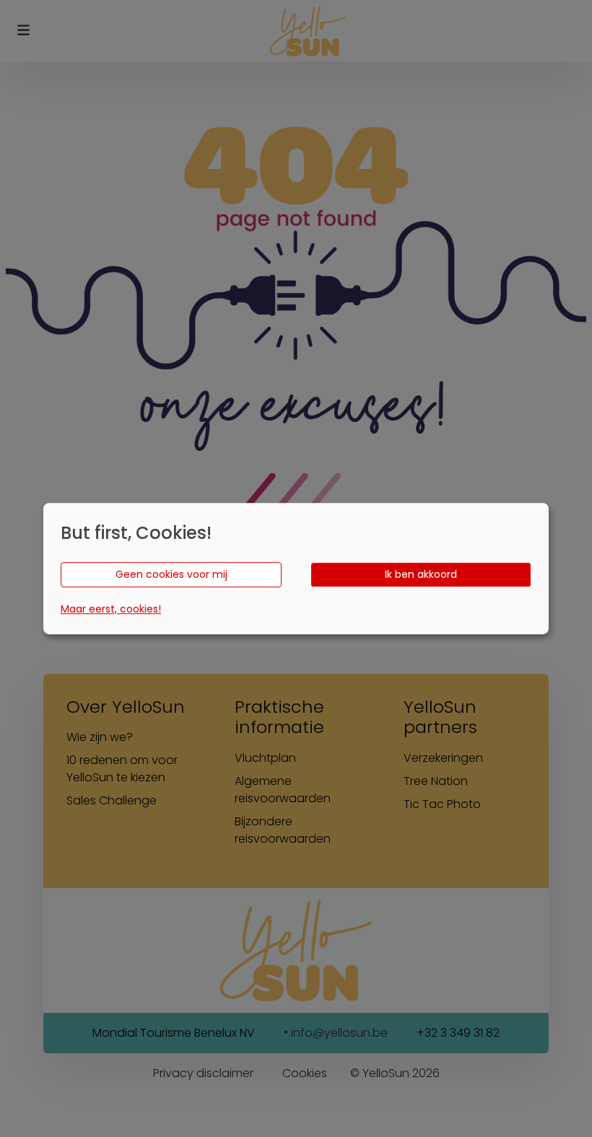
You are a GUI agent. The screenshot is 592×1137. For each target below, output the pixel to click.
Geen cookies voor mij (171, 574)
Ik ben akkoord (421, 574)
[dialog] (296, 568)
